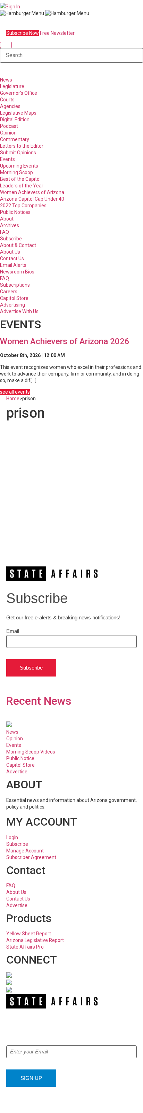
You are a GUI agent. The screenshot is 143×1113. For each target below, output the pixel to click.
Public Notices (15, 212)
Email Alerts (13, 265)
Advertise (16, 771)
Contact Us (12, 258)
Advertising (12, 305)
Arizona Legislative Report (35, 940)
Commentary (14, 139)
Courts (7, 99)
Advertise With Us (19, 311)
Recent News (38, 701)
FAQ (4, 232)
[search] (6, 45)
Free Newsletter (57, 33)
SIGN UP (31, 1078)
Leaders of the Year (21, 185)
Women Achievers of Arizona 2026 (64, 341)
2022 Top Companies (23, 205)
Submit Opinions (18, 152)
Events (7, 159)
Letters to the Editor (21, 146)
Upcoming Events (19, 166)
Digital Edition (15, 119)
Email (12, 631)
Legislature (12, 86)
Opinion (8, 133)
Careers (8, 291)
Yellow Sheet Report (28, 933)
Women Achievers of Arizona (32, 192)
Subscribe (11, 238)
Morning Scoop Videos (30, 752)
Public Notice (20, 758)
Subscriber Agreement (31, 857)
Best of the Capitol (20, 179)
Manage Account (25, 850)
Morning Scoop (16, 172)
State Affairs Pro (25, 947)
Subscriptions (15, 285)
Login (12, 837)
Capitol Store (14, 298)
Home (12, 398)
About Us (10, 252)
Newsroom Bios (17, 272)
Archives (9, 225)
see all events (15, 392)
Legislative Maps (18, 113)
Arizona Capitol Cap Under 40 (32, 199)
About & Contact (18, 245)
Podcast (9, 126)
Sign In (13, 6)
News (6, 80)
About (7, 219)
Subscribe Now (22, 33)
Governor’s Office (18, 93)
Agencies (10, 106)
